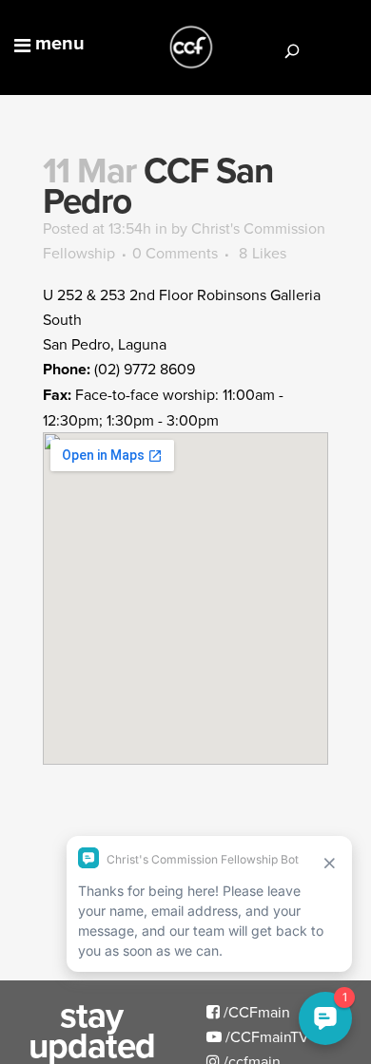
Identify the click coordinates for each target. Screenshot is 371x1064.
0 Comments (175, 252)
